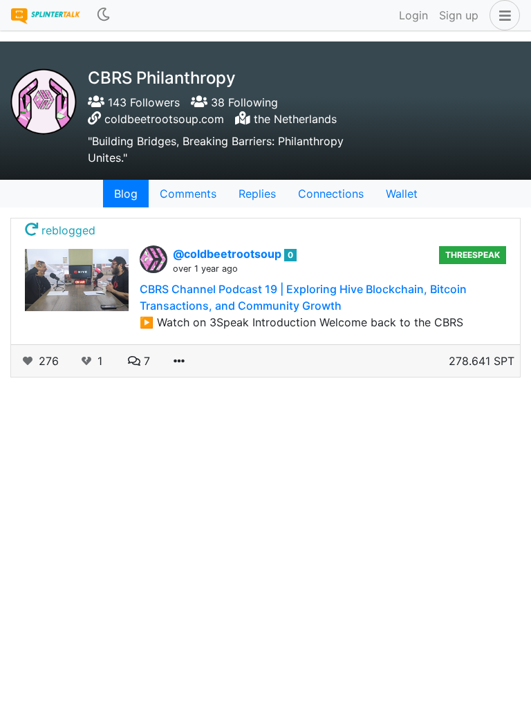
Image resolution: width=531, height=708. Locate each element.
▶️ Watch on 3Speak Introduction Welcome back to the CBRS (301, 322)
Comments (188, 194)
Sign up (458, 15)
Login (413, 15)
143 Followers (142, 102)
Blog (126, 194)
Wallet (402, 194)
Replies (257, 194)
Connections (331, 194)
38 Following (242, 102)
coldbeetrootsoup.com (164, 119)
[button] (502, 15)
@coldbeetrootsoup (228, 254)
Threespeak (472, 255)
